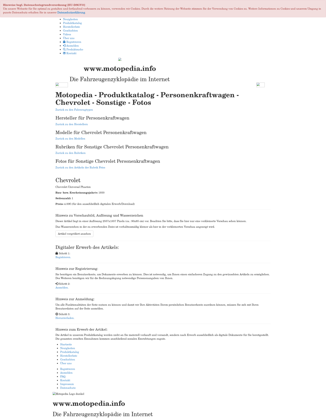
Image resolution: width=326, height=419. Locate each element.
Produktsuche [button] (74, 49)
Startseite (66, 344)
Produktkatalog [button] (72, 23)
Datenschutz (68, 388)
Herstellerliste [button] (71, 27)
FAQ (62, 376)
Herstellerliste (68, 356)
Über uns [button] (68, 38)
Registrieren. (63, 257)
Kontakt (65, 380)
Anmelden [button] (72, 46)
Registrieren (67, 369)
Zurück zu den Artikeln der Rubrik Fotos (80, 167)
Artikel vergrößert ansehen (74, 234)
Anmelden (66, 373)
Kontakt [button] (71, 53)
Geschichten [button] (70, 30)
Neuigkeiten (67, 348)
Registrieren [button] (73, 42)
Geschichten (67, 359)
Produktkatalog (69, 352)
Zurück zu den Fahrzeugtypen (74, 110)
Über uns (66, 363)
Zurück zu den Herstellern (71, 124)
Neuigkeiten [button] (70, 19)
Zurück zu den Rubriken (70, 153)
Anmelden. (62, 287)
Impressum (67, 384)
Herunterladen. (65, 318)
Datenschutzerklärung (71, 12)
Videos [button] (67, 34)
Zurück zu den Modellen (70, 138)
